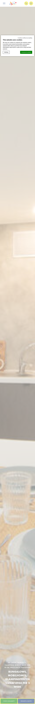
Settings (6, 52)
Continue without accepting (25, 38)
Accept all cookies (26, 52)
